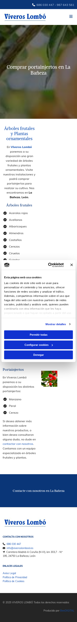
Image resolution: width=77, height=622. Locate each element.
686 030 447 (45, 5)
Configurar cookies (37, 344)
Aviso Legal (9, 573)
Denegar (38, 354)
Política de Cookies (13, 581)
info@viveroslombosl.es (20, 548)
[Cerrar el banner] (71, 265)
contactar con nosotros (18, 444)
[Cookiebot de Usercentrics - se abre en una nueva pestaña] (48, 265)
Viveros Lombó (21, 147)
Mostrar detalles (55, 324)
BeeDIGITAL (67, 610)
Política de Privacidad (15, 577)
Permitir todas (38, 334)
